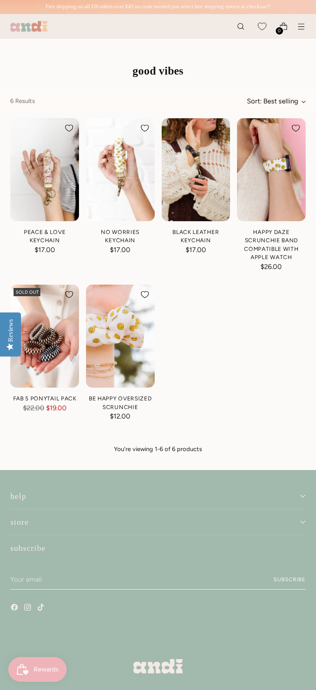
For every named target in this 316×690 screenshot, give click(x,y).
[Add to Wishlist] (69, 128)
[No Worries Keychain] (120, 169)
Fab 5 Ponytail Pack (45, 398)
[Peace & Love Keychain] (44, 169)
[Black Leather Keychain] (196, 169)
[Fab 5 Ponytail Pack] (44, 336)
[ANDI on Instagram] (28, 608)
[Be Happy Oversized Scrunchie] (120, 336)
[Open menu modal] (301, 26)
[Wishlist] (262, 26)
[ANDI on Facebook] (15, 608)
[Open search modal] (240, 26)
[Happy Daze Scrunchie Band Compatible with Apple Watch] (271, 169)
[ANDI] (28, 26)
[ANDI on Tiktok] (41, 608)
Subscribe (290, 579)
